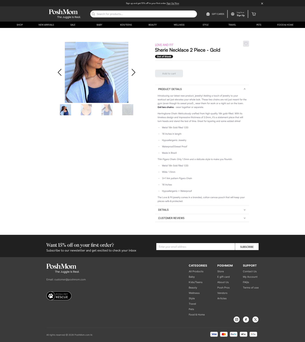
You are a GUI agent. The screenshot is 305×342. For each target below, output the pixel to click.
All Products (196, 271)
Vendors (222, 293)
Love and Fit (164, 45)
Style (206, 24)
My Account (250, 276)
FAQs (246, 282)
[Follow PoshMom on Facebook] (246, 319)
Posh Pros (223, 287)
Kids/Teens (126, 24)
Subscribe (247, 247)
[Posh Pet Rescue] (58, 296)
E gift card (223, 276)
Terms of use (251, 287)
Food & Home (285, 24)
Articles (222, 298)
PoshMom (225, 265)
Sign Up (241, 15)
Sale (72, 24)
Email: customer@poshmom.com (66, 279)
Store (220, 271)
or (240, 12)
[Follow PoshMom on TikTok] (255, 319)
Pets (258, 24)
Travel (232, 24)
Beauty (153, 24)
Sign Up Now (173, 3)
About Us (223, 282)
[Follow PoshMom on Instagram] (237, 319)
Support (250, 265)
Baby (99, 24)
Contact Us (250, 271)
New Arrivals (46, 24)
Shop (20, 24)
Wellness (179, 24)
